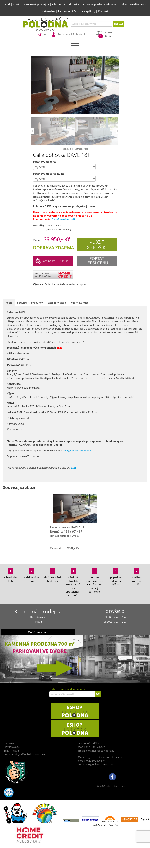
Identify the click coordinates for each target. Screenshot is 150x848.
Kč (39, 35)
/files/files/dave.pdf (63, 219)
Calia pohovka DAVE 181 (67, 527)
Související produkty (30, 302)
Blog (124, 4)
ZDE (73, 467)
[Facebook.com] (112, 776)
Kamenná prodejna (36, 4)
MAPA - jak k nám (38, 632)
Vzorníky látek (57, 302)
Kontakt (103, 11)
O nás (17, 4)
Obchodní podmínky (65, 4)
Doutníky (113, 825)
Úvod (6, 4)
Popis (8, 302)
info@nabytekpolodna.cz (99, 750)
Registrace (64, 34)
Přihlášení (79, 34)
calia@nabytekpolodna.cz (77, 450)
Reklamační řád (68, 11)
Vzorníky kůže (80, 302)
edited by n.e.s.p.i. (116, 786)
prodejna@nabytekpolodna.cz (28, 754)
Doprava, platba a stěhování (100, 4)
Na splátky (88, 11)
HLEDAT (118, 23)
